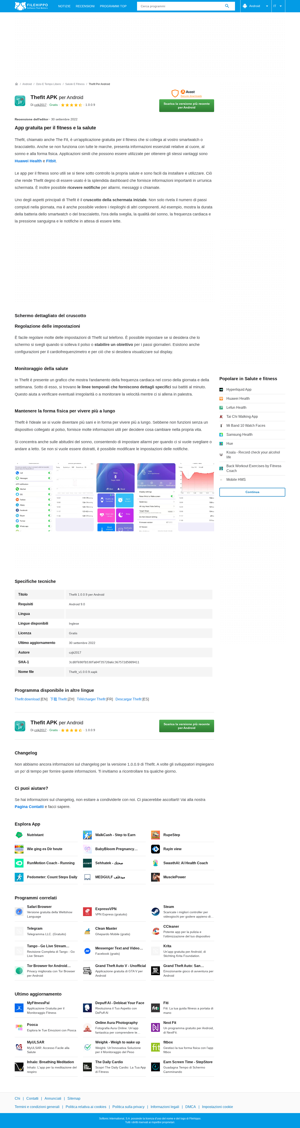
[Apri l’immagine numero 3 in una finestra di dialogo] (156, 497)
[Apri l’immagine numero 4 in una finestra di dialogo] (197, 497)
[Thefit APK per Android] (20, 101)
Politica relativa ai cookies (86, 1107)
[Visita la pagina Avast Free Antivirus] (186, 94)
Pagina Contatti (29, 806)
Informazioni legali (165, 1107)
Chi (17, 1098)
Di (39, 105)
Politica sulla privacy (128, 1107)
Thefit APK (57, 97)
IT (274, 6)
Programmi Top (113, 6)
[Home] (16, 84)
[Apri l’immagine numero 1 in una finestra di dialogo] (75, 497)
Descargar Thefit (128, 699)
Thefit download (27, 699)
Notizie (64, 6)
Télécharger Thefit (91, 699)
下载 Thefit (58, 699)
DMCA (190, 1107)
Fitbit (51, 161)
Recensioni (85, 6)
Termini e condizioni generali (37, 1107)
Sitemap (73, 1098)
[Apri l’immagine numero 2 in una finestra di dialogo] (115, 497)
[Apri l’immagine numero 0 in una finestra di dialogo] (34, 497)
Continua (252, 492)
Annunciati (53, 1098)
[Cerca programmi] (227, 6)
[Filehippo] (31, 6)
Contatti (32, 1098)
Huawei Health (28, 161)
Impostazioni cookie (217, 1107)
